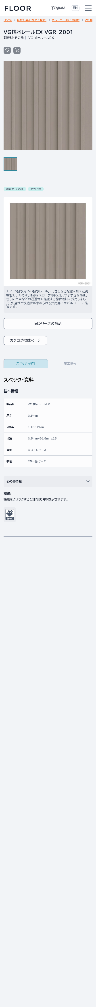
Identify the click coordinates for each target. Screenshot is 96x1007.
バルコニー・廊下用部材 (65, 20)
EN (75, 7)
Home (8, 20)
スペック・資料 (25, 363)
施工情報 (70, 363)
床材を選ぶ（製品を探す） (31, 20)
